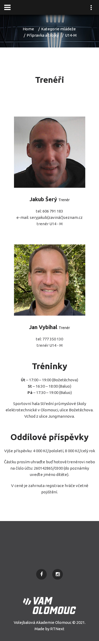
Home (28, 29)
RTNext (57, 628)
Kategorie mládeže (58, 29)
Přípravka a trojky (43, 35)
